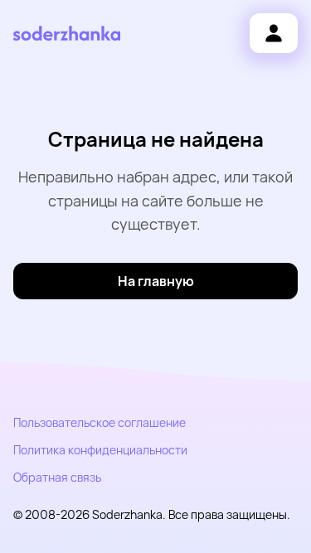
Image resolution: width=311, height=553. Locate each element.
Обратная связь (57, 477)
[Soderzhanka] (66, 33)
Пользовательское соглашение (99, 422)
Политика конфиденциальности (100, 450)
